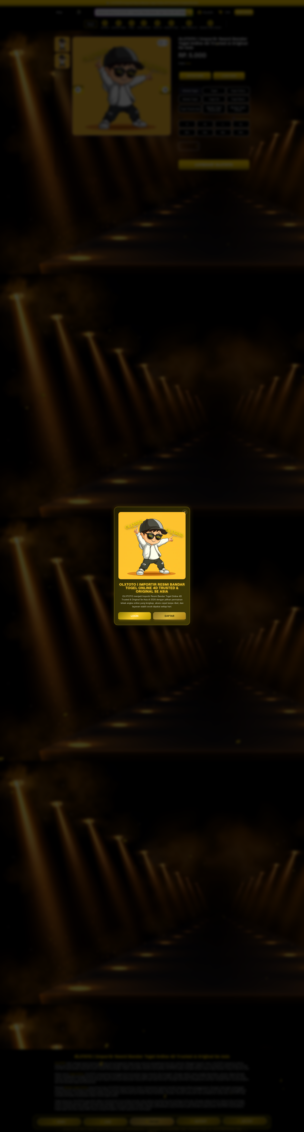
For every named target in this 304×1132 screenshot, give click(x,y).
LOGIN (134, 616)
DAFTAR (169, 616)
